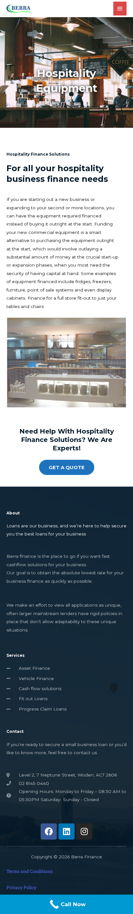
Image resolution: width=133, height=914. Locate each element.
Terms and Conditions (29, 871)
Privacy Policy (21, 887)
